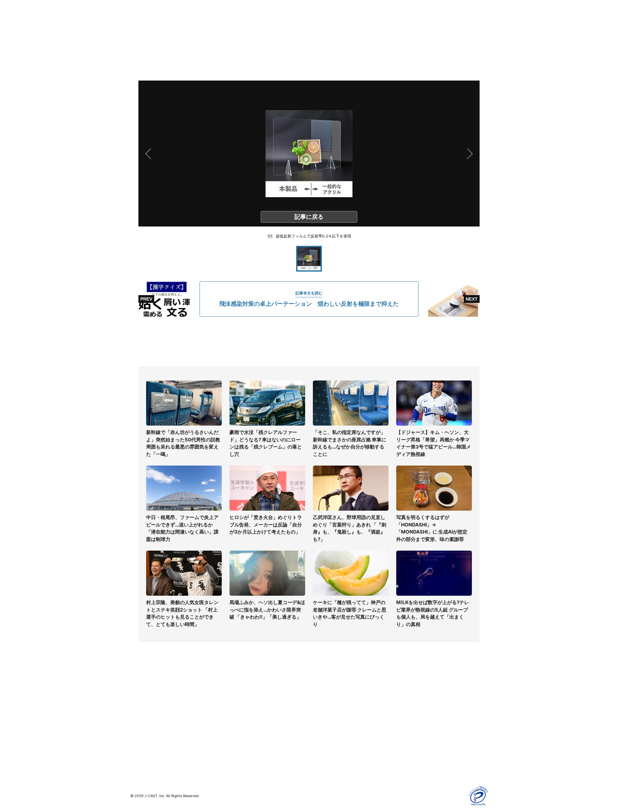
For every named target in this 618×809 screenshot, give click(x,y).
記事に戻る (309, 216)
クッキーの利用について (423, 729)
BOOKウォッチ (235, 724)
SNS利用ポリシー (416, 710)
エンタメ (139, 729)
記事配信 (407, 748)
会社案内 (318, 692)
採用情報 (318, 701)
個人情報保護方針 (416, 692)
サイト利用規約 (414, 701)
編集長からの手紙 (327, 729)
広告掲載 (407, 738)
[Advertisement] (309, 341)
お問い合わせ (322, 710)
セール (137, 738)
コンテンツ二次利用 (418, 757)
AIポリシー (409, 720)
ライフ (137, 692)
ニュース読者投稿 (327, 720)
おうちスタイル (146, 752)
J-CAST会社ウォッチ (241, 710)
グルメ (137, 701)
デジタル (139, 710)
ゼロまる (229, 752)
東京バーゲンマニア (240, 733)
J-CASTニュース (237, 692)
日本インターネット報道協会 (427, 766)
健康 (134, 720)
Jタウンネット (234, 742)
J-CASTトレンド (237, 701)
